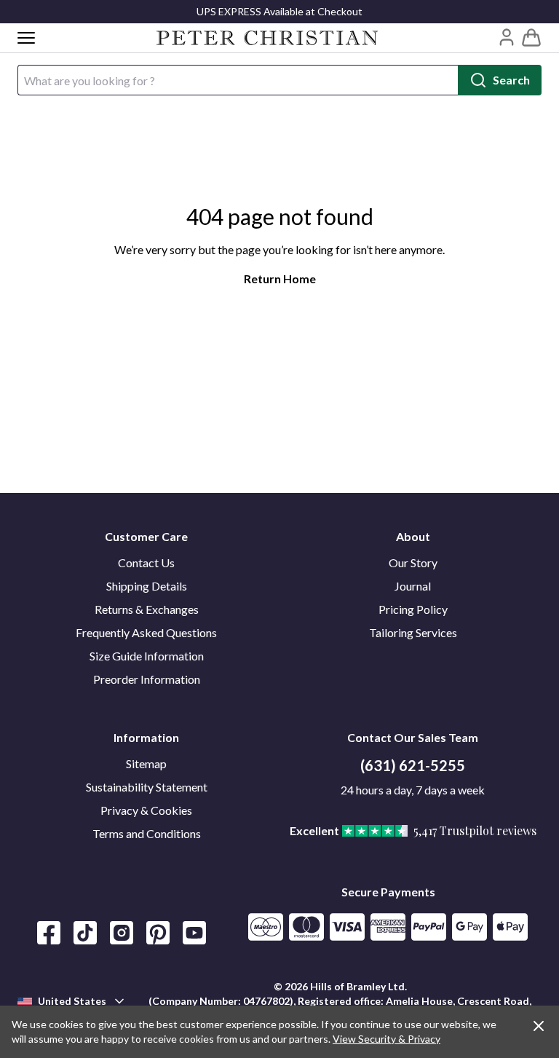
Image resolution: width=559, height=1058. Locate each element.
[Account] (506, 37)
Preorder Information (146, 679)
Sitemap (146, 763)
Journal (413, 586)
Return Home (280, 278)
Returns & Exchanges (147, 609)
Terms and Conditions (146, 833)
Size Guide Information (147, 656)
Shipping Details (146, 586)
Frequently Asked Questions (146, 632)
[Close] (538, 1026)
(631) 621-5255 (412, 765)
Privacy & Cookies (146, 810)
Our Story (413, 562)
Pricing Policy (413, 609)
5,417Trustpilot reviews (474, 830)
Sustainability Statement (146, 787)
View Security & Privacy (386, 1039)
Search (511, 80)
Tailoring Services (413, 632)
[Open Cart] (531, 38)
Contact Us (146, 562)
